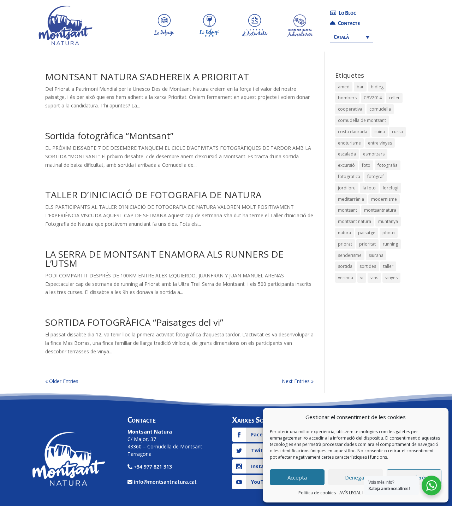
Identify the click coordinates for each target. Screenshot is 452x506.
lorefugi (390, 188)
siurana (376, 255)
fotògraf (375, 176)
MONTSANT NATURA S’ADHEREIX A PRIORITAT (147, 76)
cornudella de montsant (362, 120)
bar (360, 87)
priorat (345, 244)
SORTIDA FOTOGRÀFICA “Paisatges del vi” (134, 322)
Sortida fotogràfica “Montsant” (109, 135)
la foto (369, 188)
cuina (379, 132)
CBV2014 (373, 98)
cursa (397, 132)
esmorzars (374, 154)
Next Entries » (298, 381)
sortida (345, 266)
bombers (347, 98)
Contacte (348, 23)
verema (345, 278)
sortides (367, 266)
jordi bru (347, 188)
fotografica (349, 176)
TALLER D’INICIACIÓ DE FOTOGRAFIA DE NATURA (153, 194)
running (390, 244)
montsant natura (354, 221)
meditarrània (351, 199)
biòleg (377, 87)
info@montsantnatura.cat (165, 481)
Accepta (297, 477)
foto (366, 165)
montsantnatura (380, 210)
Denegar (355, 477)
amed (344, 87)
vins (374, 278)
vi (361, 278)
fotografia (387, 165)
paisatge (366, 233)
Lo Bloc (347, 13)
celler (394, 98)
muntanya (388, 221)
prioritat (367, 244)
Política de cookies (317, 493)
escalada (347, 154)
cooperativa (350, 109)
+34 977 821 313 (153, 466)
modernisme (384, 199)
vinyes (391, 278)
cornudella (380, 109)
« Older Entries (61, 381)
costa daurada (352, 132)
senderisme (350, 255)
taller (388, 266)
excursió (346, 165)
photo (388, 233)
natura (344, 233)
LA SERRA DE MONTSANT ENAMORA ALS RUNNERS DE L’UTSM (164, 259)
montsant (347, 210)
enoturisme (349, 143)
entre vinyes (380, 143)
